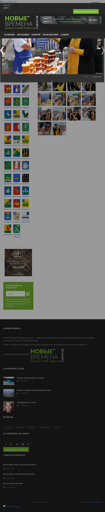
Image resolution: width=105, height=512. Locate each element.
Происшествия (50, 35)
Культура (36, 35)
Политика (9, 35)
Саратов (7, 5)
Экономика (23, 35)
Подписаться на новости (86, 11)
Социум (64, 35)
